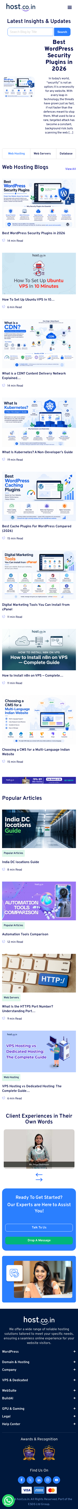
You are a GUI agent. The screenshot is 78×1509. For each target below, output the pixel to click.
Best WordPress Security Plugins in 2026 (59, 56)
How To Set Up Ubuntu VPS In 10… (28, 300)
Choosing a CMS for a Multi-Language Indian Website (36, 752)
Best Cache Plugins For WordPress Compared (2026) (36, 528)
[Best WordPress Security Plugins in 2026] (19, 87)
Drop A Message (39, 1241)
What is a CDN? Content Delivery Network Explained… (34, 376)
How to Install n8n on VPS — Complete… (32, 676)
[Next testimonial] (39, 1179)
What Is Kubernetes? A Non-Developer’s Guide (37, 452)
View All (70, 169)
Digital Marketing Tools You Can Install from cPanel (36, 607)
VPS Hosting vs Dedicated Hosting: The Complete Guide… (32, 1088)
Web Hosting (16, 154)
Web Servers (42, 154)
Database (66, 154)
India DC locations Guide (20, 862)
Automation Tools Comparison (25, 934)
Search (62, 32)
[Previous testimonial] (38, 1174)
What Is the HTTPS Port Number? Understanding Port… (27, 1009)
